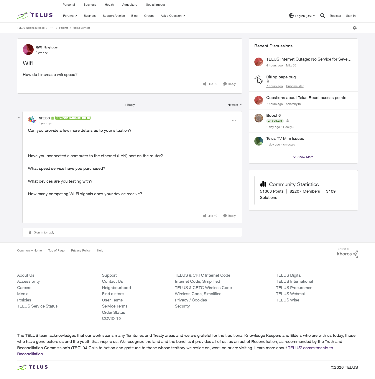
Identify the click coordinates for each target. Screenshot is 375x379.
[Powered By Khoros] (347, 253)
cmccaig (289, 144)
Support (109, 275)
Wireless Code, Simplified (198, 293)
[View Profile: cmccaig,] (258, 141)
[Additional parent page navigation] (51, 28)
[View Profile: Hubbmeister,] (258, 79)
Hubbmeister (295, 86)
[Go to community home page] (35, 15)
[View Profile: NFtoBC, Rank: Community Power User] (32, 120)
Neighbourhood (116, 287)
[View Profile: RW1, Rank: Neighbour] (28, 49)
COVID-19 (111, 318)
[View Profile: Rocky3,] (258, 118)
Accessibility (28, 281)
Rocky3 (288, 127)
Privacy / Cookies (191, 300)
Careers (24, 287)
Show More (305, 157)
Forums (63, 27)
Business (90, 4)
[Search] (322, 15)
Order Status (113, 312)
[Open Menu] (355, 28)
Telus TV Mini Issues (285, 138)
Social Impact (155, 4)
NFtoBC (44, 118)
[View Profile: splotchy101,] (258, 100)
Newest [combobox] (235, 105)
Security (182, 306)
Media (22, 293)
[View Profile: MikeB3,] (258, 62)
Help (100, 250)
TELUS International (294, 281)
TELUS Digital (288, 275)
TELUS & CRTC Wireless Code (203, 287)
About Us (26, 275)
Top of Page (56, 250)
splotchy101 (294, 104)
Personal (69, 4)
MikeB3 (291, 65)
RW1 (39, 47)
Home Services (81, 27)
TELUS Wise (287, 300)
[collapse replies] (18, 117)
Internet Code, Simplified (197, 281)
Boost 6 (273, 115)
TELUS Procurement (295, 287)
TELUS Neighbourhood (30, 27)
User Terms (112, 300)
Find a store (113, 293)
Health (109, 4)
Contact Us (112, 281)
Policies (24, 300)
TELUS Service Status (37, 306)
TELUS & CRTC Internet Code (202, 275)
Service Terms (115, 306)
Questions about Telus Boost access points (306, 97)
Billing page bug (281, 76)
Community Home (29, 250)
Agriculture (129, 4)
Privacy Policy (80, 250)
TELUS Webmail (291, 293)
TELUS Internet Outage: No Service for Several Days (309, 59)
